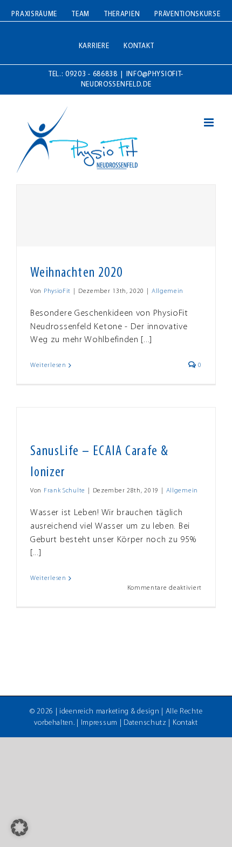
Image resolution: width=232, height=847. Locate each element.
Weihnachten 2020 (76, 273)
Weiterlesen (48, 365)
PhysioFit (57, 291)
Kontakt (185, 723)
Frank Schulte (64, 491)
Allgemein (167, 291)
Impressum (99, 723)
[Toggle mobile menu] (210, 122)
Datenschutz (145, 723)
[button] (19, 827)
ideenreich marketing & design (109, 712)
